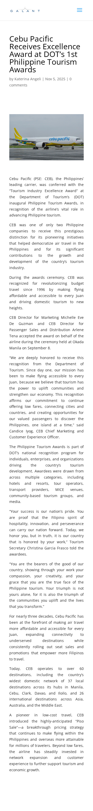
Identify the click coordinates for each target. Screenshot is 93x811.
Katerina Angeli (27, 78)
